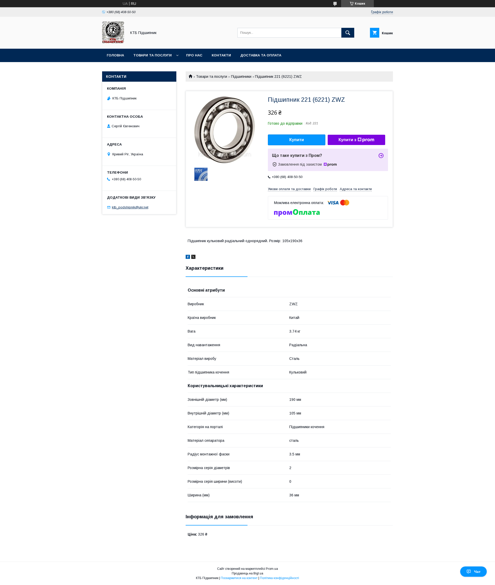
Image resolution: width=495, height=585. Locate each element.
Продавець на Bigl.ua (247, 573)
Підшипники (241, 76)
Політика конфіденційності (279, 578)
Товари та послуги (152, 55)
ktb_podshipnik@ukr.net (130, 207)
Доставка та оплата (260, 55)
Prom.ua (272, 569)
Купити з (347, 140)
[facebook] (188, 258)
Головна (115, 55)
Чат (477, 572)
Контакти (221, 55)
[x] (193, 258)
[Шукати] (347, 33)
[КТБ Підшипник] (113, 42)
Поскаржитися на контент (239, 578)
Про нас (194, 55)
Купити (296, 140)
